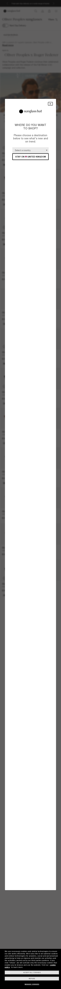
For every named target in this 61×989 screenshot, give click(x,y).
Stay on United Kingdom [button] (30, 156)
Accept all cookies (32, 972)
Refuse (32, 978)
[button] (50, 103)
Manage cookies (32, 984)
